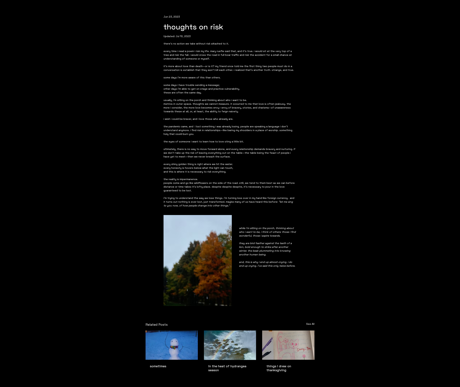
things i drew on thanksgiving (278, 368)
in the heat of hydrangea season (227, 368)
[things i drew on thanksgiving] (288, 345)
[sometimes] (172, 345)
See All (310, 323)
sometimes (158, 366)
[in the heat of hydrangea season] (230, 345)
